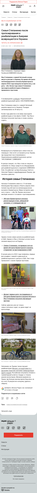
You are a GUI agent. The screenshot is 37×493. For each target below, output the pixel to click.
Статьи (14, 12)
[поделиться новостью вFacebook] (2, 398)
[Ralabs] (7, 490)
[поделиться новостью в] (2, 25)
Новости (6, 12)
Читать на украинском (10, 43)
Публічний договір (18, 476)
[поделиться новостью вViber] (12, 398)
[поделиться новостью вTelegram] (7, 398)
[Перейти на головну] (8, 421)
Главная (3, 17)
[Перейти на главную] (17, 6)
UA (30, 6)
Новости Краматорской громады (17, 404)
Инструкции (24, 12)
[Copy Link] (17, 398)
